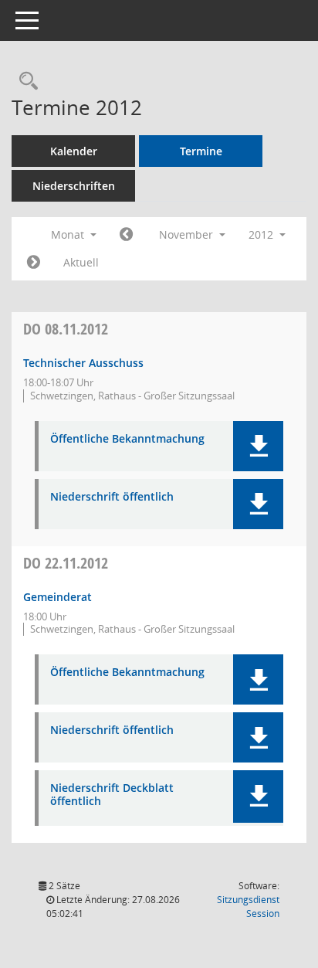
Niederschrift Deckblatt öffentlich (112, 795)
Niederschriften (73, 185)
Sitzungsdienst (248, 906)
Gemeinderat (57, 596)
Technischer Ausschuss (83, 362)
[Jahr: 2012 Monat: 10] (126, 235)
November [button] (187, 234)
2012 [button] (262, 234)
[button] (258, 446)
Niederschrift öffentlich (112, 497)
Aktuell (81, 262)
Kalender (73, 151)
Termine (201, 151)
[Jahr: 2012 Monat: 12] (33, 263)
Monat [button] (69, 234)
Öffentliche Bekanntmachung (127, 439)
